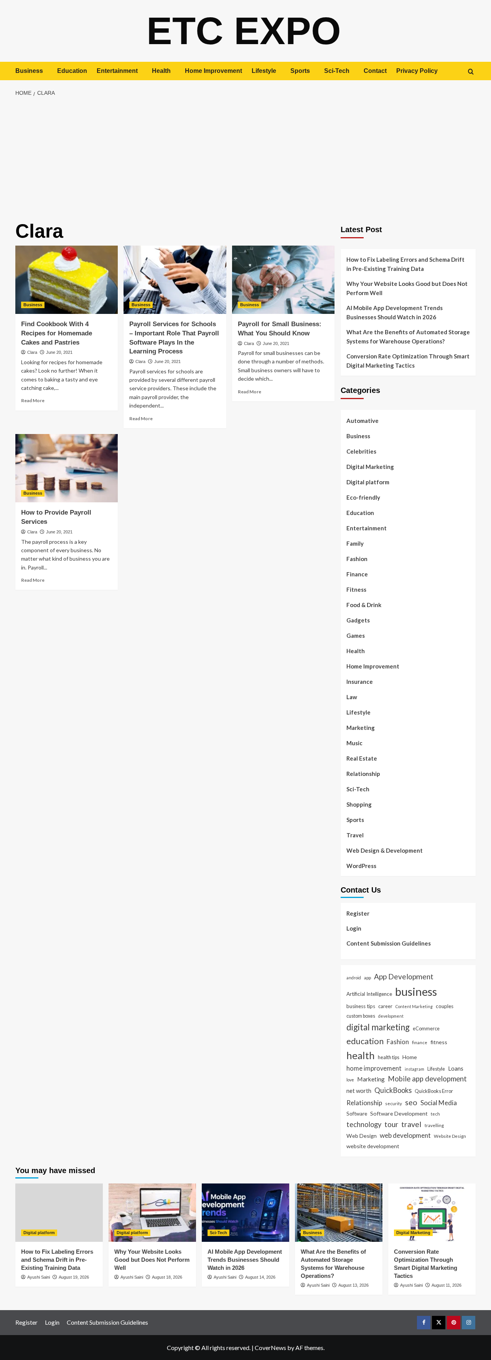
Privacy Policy (417, 71)
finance (419, 1042)
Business (29, 71)
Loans (455, 1068)
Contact (375, 71)
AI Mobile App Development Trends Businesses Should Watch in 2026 (394, 312)
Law (351, 696)
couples (444, 1006)
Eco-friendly (363, 497)
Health (161, 71)
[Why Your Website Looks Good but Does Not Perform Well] (152, 1212)
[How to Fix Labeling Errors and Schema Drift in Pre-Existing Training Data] (59, 1212)
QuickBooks (393, 1090)
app (367, 977)
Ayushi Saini (38, 1277)
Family (355, 543)
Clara (32, 352)
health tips (388, 1057)
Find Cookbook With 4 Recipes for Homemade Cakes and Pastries (56, 333)
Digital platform (367, 482)
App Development (403, 976)
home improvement (374, 1068)
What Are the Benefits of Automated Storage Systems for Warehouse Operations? (408, 336)
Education (72, 71)
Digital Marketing (370, 466)
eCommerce (426, 1028)
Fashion (356, 558)
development (391, 1015)
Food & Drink (363, 604)
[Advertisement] (245, 159)
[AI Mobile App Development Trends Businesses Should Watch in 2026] (245, 1212)
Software (356, 1114)
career (385, 1006)
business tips (360, 1006)
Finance (357, 574)
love (350, 1079)
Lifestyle (264, 71)
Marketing (360, 727)
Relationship (363, 773)
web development (405, 1135)
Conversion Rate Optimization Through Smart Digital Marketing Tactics (408, 361)
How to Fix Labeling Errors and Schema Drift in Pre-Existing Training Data (405, 264)
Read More (32, 400)
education (365, 1041)
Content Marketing (414, 1006)
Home (409, 1057)
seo (411, 1102)
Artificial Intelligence (369, 994)
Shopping (359, 804)
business (416, 991)
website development (372, 1146)
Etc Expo (244, 30)
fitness (438, 1042)
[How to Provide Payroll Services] (66, 468)
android (353, 977)
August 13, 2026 (353, 1285)
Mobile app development (427, 1078)
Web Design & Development (384, 850)
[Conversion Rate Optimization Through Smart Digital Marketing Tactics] (432, 1212)
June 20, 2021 (59, 352)
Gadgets (358, 620)
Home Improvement (213, 71)
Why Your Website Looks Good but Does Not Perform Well (407, 288)
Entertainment (117, 71)
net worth (358, 1090)
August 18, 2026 (167, 1277)
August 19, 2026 (74, 1277)
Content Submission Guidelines (388, 943)
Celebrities (361, 451)
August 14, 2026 (260, 1277)
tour (391, 1124)
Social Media (438, 1103)
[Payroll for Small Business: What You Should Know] (283, 280)
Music (354, 742)
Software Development (399, 1113)
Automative (362, 420)
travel (411, 1124)
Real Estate (361, 758)
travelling (434, 1125)
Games (355, 635)
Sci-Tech (336, 71)
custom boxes (360, 1016)
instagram (414, 1068)
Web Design (361, 1135)
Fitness (356, 589)
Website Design (450, 1136)
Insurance (359, 681)
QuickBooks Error (434, 1091)
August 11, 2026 (446, 1285)
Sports (300, 71)
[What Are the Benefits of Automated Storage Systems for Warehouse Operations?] (338, 1212)
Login (353, 928)
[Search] (471, 71)
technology (363, 1124)
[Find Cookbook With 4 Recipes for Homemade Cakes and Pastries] (66, 280)
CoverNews (270, 1347)
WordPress (361, 865)
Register (357, 913)
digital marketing (378, 1027)
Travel (355, 835)
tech (435, 1113)
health (360, 1055)
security (393, 1103)
